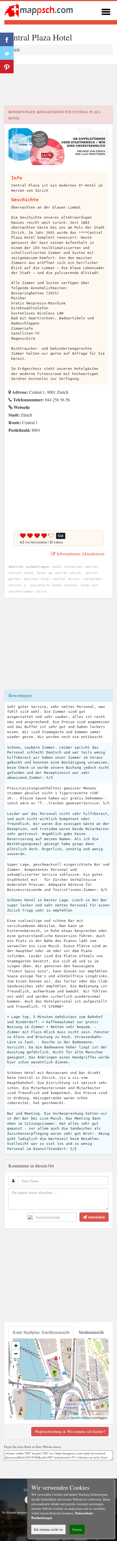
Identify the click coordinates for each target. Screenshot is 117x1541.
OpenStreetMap (80, 1417)
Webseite (21, 407)
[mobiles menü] (106, 11)
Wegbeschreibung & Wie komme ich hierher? (70, 1431)
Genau (77, 1529)
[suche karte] (39, 10)
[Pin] (7, 66)
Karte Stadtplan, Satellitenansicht (41, 1332)
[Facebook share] (7, 39)
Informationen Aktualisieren (80, 553)
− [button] (16, 1353)
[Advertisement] (58, 85)
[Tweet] (7, 53)
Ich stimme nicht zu (48, 1529)
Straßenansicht (91, 1332)
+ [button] (16, 1345)
